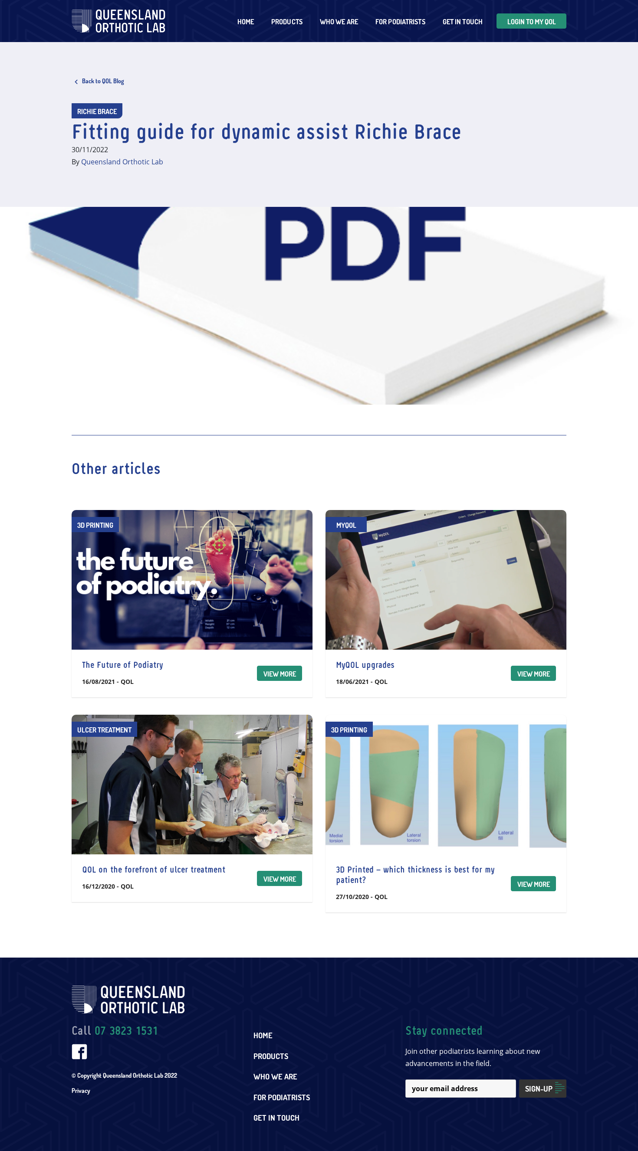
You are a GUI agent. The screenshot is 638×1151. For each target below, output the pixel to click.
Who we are (339, 21)
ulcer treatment (104, 730)
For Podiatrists (281, 1097)
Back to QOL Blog (102, 81)
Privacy (81, 1090)
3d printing (95, 525)
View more (279, 674)
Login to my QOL (531, 21)
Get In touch (276, 1117)
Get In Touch (463, 21)
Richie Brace (97, 111)
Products (270, 1056)
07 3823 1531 (126, 1031)
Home (245, 21)
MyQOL (346, 525)
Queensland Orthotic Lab (122, 162)
